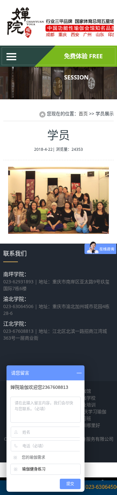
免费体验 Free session (83, 59)
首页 (83, 113)
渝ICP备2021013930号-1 (92, 486)
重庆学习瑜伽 (92, 411)
